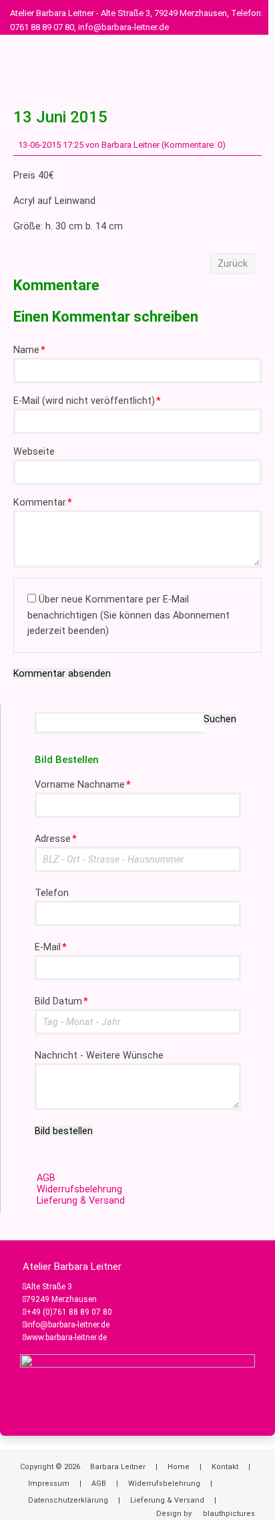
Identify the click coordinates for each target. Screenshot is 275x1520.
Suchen (220, 719)
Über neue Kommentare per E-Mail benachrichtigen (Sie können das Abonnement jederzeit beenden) (128, 615)
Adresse (56, 839)
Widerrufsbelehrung (79, 1189)
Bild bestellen (64, 1130)
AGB (46, 1178)
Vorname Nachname (83, 784)
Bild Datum (61, 1001)
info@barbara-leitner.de (67, 1324)
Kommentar (42, 502)
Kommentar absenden (62, 673)
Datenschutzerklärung (68, 1500)
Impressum (48, 1483)
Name (29, 350)
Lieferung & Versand (81, 1200)
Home (179, 1466)
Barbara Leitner (118, 1466)
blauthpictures (229, 1513)
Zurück (233, 263)
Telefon (52, 893)
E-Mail (51, 947)
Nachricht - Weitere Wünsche (99, 1055)
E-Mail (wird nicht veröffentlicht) (87, 401)
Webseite (34, 451)
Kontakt (225, 1466)
